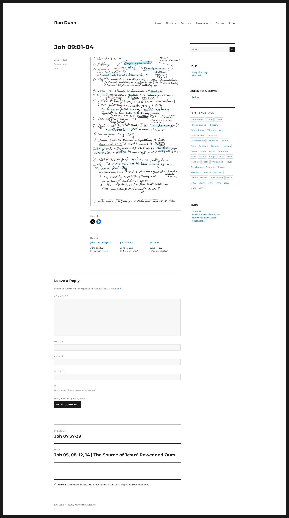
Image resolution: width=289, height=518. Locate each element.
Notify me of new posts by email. (70, 398)
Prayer (229, 162)
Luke (221, 156)
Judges (212, 156)
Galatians (203, 146)
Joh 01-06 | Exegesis (100, 242)
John (56, 68)
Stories (220, 23)
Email (58, 356)
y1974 (193, 188)
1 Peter (219, 119)
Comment (61, 296)
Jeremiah (223, 151)
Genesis (215, 146)
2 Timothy (211, 130)
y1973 (226, 183)
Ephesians (213, 140)
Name (58, 341)
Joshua (202, 156)
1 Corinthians (197, 119)
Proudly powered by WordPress (81, 505)
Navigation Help (199, 72)
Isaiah (203, 151)
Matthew (195, 162)
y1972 (218, 183)
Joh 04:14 (154, 242)
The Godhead (217, 177)
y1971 (210, 183)
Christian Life (197, 135)
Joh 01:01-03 (126, 242)
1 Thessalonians (198, 125)
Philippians (217, 162)
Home (157, 23)
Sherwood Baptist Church (204, 217)
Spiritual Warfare (199, 177)
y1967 (229, 177)
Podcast (196, 97)
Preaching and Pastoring (203, 167)
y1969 (193, 183)
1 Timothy (213, 125)
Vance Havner (198, 221)
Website (59, 371)
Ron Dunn (65, 22)
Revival (207, 172)
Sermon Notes (61, 64)
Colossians (212, 135)
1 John (209, 119)
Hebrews (226, 146)
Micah (205, 162)
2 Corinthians (197, 130)
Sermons (186, 23)
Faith (193, 146)
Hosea (194, 151)
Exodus (224, 140)
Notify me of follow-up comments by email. (75, 390)
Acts (221, 130)
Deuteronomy (198, 140)
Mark (229, 156)
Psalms (221, 167)
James (212, 151)
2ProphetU (197, 211)
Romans (218, 172)
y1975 (201, 188)
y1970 (202, 183)
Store (231, 23)
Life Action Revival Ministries (206, 214)
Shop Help (197, 75)
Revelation (196, 172)
